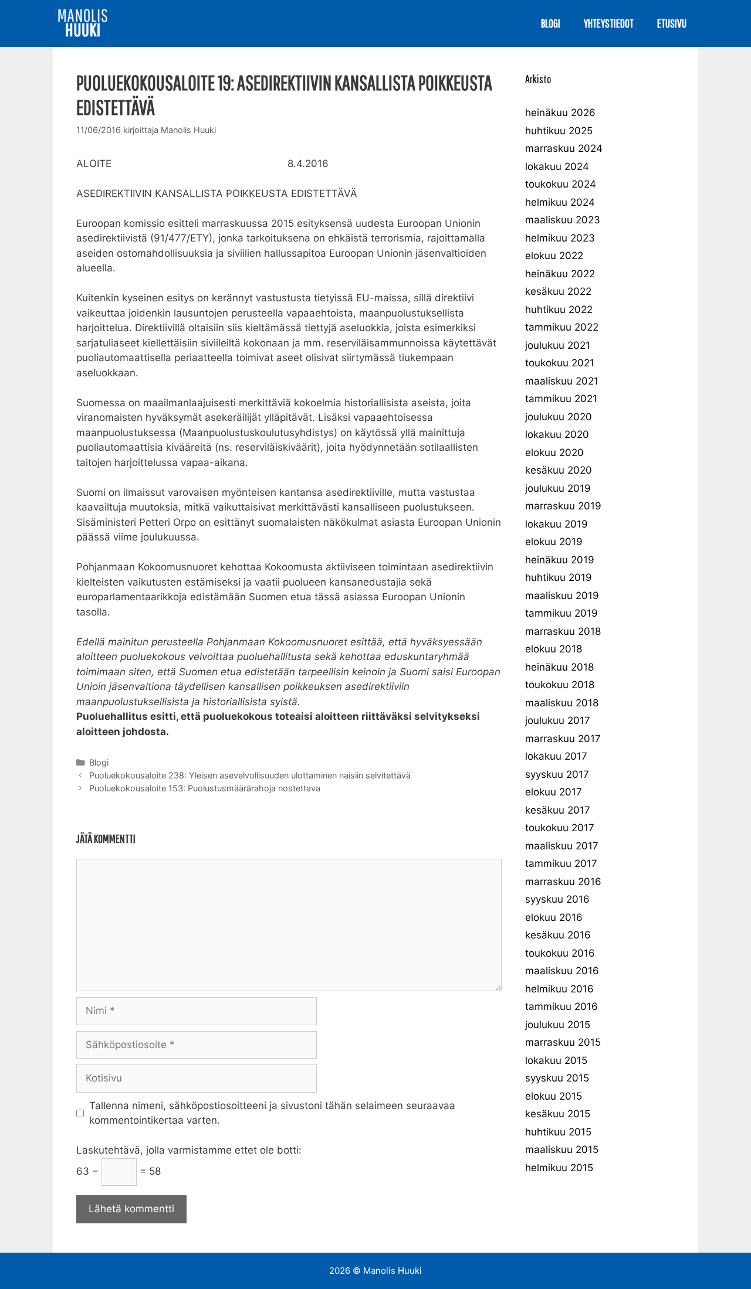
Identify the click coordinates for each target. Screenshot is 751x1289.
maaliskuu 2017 (561, 846)
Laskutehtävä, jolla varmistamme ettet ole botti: (189, 1150)
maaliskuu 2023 (562, 220)
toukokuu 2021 (559, 363)
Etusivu (671, 23)
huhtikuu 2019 (558, 577)
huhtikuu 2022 (559, 309)
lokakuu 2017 (556, 756)
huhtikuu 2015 (558, 1132)
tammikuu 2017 (561, 863)
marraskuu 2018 (563, 631)
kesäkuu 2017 (557, 810)
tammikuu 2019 (561, 613)
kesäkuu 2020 (558, 470)
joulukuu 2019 (558, 488)
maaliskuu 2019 (562, 595)
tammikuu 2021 (561, 398)
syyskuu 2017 (557, 774)
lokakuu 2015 (556, 1060)
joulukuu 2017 (557, 720)
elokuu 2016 (554, 917)
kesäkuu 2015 (557, 1114)
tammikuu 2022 (561, 327)
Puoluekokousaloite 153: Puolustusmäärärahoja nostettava (204, 788)
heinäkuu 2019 (559, 560)
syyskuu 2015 (557, 1078)
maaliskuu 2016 (562, 971)
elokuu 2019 (554, 541)
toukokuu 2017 (559, 828)
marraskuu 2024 (564, 148)
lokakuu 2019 (556, 524)
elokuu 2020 (554, 452)
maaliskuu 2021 (561, 381)
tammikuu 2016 (561, 1006)
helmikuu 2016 (559, 989)
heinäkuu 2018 (559, 667)
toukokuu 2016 (560, 953)
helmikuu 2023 (560, 238)
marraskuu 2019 (563, 506)
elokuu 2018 (553, 649)
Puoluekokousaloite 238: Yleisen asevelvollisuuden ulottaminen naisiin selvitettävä (250, 775)
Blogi (550, 23)
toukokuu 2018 (559, 685)
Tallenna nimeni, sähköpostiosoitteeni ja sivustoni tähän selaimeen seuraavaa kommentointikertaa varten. (272, 1113)
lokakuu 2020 (557, 434)
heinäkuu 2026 (560, 112)
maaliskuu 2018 (561, 703)
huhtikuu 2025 (559, 131)
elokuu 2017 (553, 792)
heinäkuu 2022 (560, 274)
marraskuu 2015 (563, 1042)
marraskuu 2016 (563, 881)
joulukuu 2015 (557, 1024)
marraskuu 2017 (563, 738)
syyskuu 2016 (557, 899)
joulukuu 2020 (558, 417)
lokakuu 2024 (557, 166)
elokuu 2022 (554, 255)
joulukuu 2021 (557, 345)
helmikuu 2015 (559, 1168)
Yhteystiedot (609, 23)
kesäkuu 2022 (558, 291)
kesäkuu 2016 (558, 935)
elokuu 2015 (553, 1096)
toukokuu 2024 (560, 184)
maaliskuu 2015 (561, 1149)
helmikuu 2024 (560, 202)
